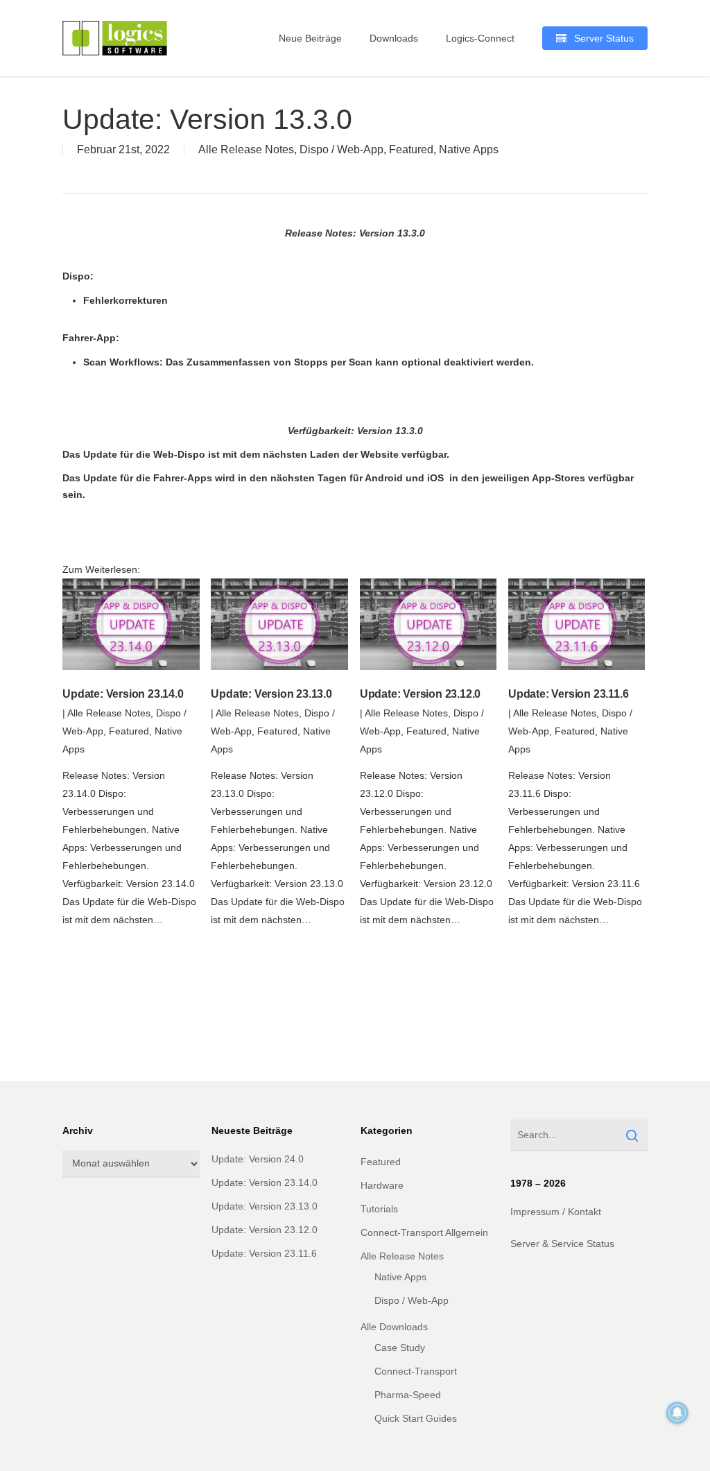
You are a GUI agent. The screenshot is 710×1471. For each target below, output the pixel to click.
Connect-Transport (415, 1371)
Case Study (399, 1347)
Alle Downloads (394, 1326)
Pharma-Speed (407, 1394)
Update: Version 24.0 (257, 1158)
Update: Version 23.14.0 (122, 694)
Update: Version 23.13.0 (271, 694)
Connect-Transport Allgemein (424, 1232)
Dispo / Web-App (341, 149)
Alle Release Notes (246, 149)
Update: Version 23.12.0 (420, 694)
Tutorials (379, 1208)
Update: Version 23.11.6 (568, 694)
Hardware (382, 1185)
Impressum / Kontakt (555, 1211)
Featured (411, 149)
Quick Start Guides (415, 1418)
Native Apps (469, 149)
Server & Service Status (562, 1243)
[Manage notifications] (677, 1413)
